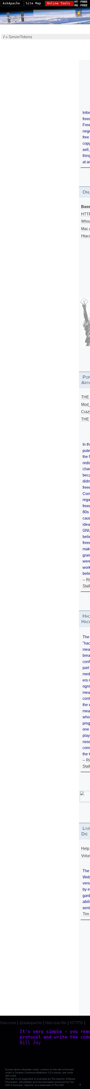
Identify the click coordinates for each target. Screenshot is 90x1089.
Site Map (33, 3)
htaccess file (55, 1023)
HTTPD (76, 1023)
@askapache (30, 1023)
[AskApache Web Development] (18, 16)
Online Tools (58, 3)
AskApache (11, 3)
